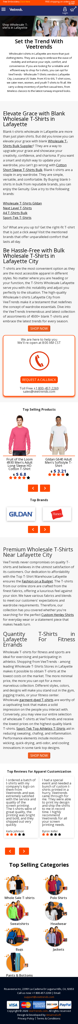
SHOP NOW (39, 328)
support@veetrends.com (39, 997)
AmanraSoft (53, 1015)
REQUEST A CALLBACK (39, 380)
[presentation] (33, 488)
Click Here (25, 1)
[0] (72, 10)
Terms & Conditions (48, 1018)
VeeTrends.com (38, 1011)
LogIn (65, 13)
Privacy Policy (26, 1018)
